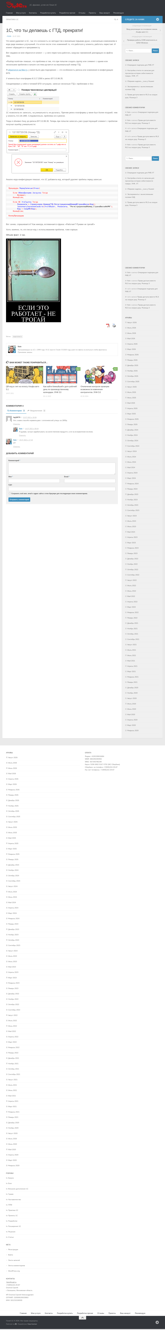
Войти (10, 1255)
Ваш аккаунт (104, 13)
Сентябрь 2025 (133, 381)
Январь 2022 (132, 618)
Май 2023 (131, 532)
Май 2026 (131, 338)
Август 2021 (132, 645)
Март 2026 (131, 349)
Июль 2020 (131, 704)
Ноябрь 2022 (132, 564)
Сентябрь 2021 (133, 639)
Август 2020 (132, 698)
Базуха (11, 1178)
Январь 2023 (132, 553)
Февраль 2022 (133, 612)
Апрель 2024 (132, 473)
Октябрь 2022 (132, 569)
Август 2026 (132, 322)
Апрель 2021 (132, 666)
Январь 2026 (132, 360)
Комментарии (17, 411)
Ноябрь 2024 (132, 435)
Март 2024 (131, 478)
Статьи (11, 1237)
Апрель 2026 (132, 344)
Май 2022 (131, 596)
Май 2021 (131, 661)
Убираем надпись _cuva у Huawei (140, 81)
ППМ (10, 1205)
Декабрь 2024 (132, 430)
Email (67, 477)
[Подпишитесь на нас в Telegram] (157, 19)
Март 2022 (131, 607)
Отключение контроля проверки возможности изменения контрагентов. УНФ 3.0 (95, 389)
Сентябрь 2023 (133, 510)
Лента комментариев (16, 1265)
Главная (9, 13)
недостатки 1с (17, 336)
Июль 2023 (131, 521)
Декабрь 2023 (132, 494)
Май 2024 (131, 467)
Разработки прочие (67, 13)
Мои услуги (21, 13)
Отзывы (82, 13)
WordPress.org (14, 1271)
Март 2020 (131, 725)
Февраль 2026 (133, 355)
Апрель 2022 (132, 602)
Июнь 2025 (131, 398)
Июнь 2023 (131, 526)
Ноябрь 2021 (132, 629)
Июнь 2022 (131, 591)
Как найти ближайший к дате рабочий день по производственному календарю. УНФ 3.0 (60, 389)
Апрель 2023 (132, 537)
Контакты (33, 13)
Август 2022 (132, 580)
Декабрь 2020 (132, 688)
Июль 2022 (131, 585)
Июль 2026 (131, 328)
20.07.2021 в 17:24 (26, 440)
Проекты (92, 13)
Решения (11, 1232)
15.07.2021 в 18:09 (29, 417)
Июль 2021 (131, 650)
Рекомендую (118, 13)
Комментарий (14, 460)
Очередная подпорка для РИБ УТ (140, 65)
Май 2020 (131, 714)
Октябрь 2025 (132, 376)
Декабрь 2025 (132, 365)
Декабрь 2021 (132, 623)
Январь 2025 (132, 424)
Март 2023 (131, 543)
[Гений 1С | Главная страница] (16, 5)
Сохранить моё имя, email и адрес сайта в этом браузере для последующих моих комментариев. (49, 493)
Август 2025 (132, 387)
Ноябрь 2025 (132, 371)
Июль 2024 (131, 457)
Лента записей (14, 1260)
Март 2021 (131, 671)
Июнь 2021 (131, 655)
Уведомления (37, 411)
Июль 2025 (131, 392)
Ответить (16, 424)
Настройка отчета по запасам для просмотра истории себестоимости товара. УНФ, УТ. (139, 73)
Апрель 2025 (132, 408)
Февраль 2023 (133, 548)
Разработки (12, 1221)
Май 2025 (131, 403)
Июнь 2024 (131, 462)
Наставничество (14, 1199)
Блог (10, 1183)
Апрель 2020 (132, 720)
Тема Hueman (32, 1324)
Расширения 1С (14, 1226)
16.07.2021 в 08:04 (32, 429)
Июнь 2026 (131, 333)
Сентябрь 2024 (133, 446)
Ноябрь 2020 (132, 693)
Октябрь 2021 (132, 634)
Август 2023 (132, 516)
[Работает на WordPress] (16, 1324)
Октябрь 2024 (132, 441)
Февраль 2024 (133, 484)
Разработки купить (48, 13)
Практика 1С (12, 19)
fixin (9, 36)
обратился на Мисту (17, 70)
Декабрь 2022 (132, 559)
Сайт (10, 485)
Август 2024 (132, 451)
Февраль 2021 (133, 677)
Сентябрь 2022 (133, 575)
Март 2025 (131, 414)
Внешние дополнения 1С (18, 1189)
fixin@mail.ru (11, 1282)
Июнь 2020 (131, 709)
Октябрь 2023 (132, 505)
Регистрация (13, 1249)
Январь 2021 (132, 682)
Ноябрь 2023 (132, 500)
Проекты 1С (13, 1215)
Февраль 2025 (133, 419)
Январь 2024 (132, 489)
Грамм (10, 1194)
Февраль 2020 (133, 730)
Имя (10, 477)
